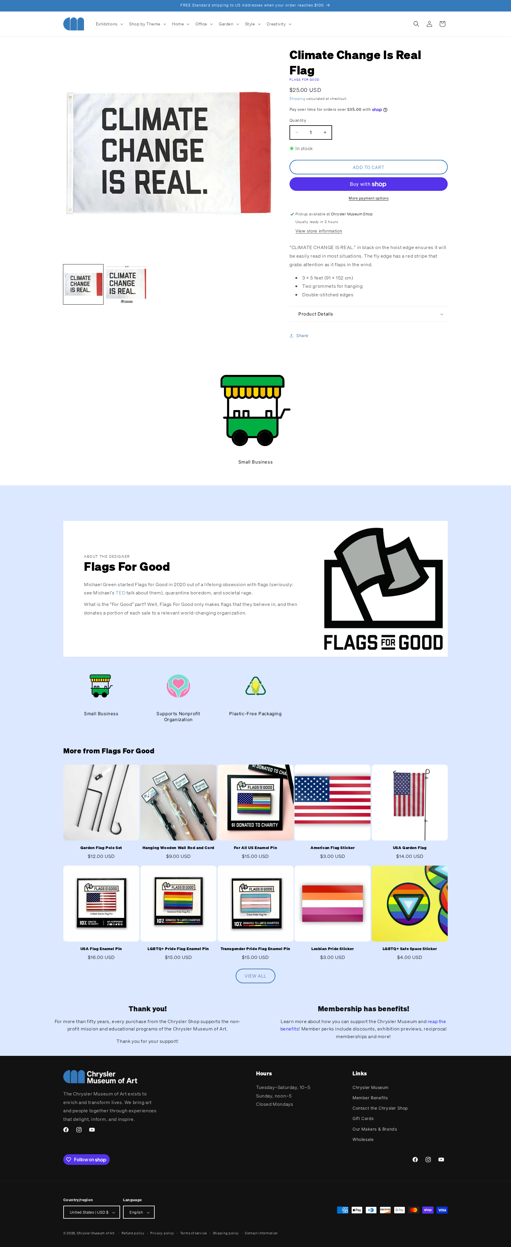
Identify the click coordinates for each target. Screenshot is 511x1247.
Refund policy (133, 1233)
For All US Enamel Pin (255, 847)
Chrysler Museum (370, 1087)
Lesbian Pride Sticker (332, 949)
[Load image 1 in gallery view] (83, 284)
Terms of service (193, 1233)
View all (255, 976)
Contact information (261, 1233)
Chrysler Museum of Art (96, 1233)
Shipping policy (226, 1233)
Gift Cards (363, 1118)
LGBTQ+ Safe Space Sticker (410, 949)
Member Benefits (370, 1097)
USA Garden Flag (410, 847)
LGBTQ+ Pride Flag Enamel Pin (178, 949)
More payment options (369, 198)
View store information (318, 230)
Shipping (297, 98)
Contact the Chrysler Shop (380, 1107)
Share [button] (302, 335)
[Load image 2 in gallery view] (126, 284)
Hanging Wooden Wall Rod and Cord (178, 847)
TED (121, 592)
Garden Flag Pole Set (101, 847)
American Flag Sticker (333, 847)
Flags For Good (304, 80)
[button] (109, 24)
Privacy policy (162, 1233)
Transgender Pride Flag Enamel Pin (255, 949)
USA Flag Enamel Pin (101, 949)
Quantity (298, 120)
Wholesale (362, 1139)
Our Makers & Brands (374, 1128)
